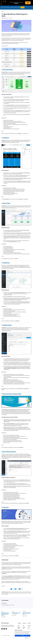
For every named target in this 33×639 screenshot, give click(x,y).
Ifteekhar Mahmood (5, 18)
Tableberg (6, 137)
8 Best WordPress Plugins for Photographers (16, 613)
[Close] (30, 629)
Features (29, 625)
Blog (23, 625)
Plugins (3, 11)
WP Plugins (24, 611)
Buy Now (22, 7)
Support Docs (24, 627)
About (18, 625)
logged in (6, 604)
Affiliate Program (19, 627)
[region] (22, 633)
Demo (29, 628)
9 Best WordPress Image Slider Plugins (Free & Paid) (27, 613)
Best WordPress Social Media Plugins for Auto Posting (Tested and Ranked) (5, 614)
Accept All (22, 635)
